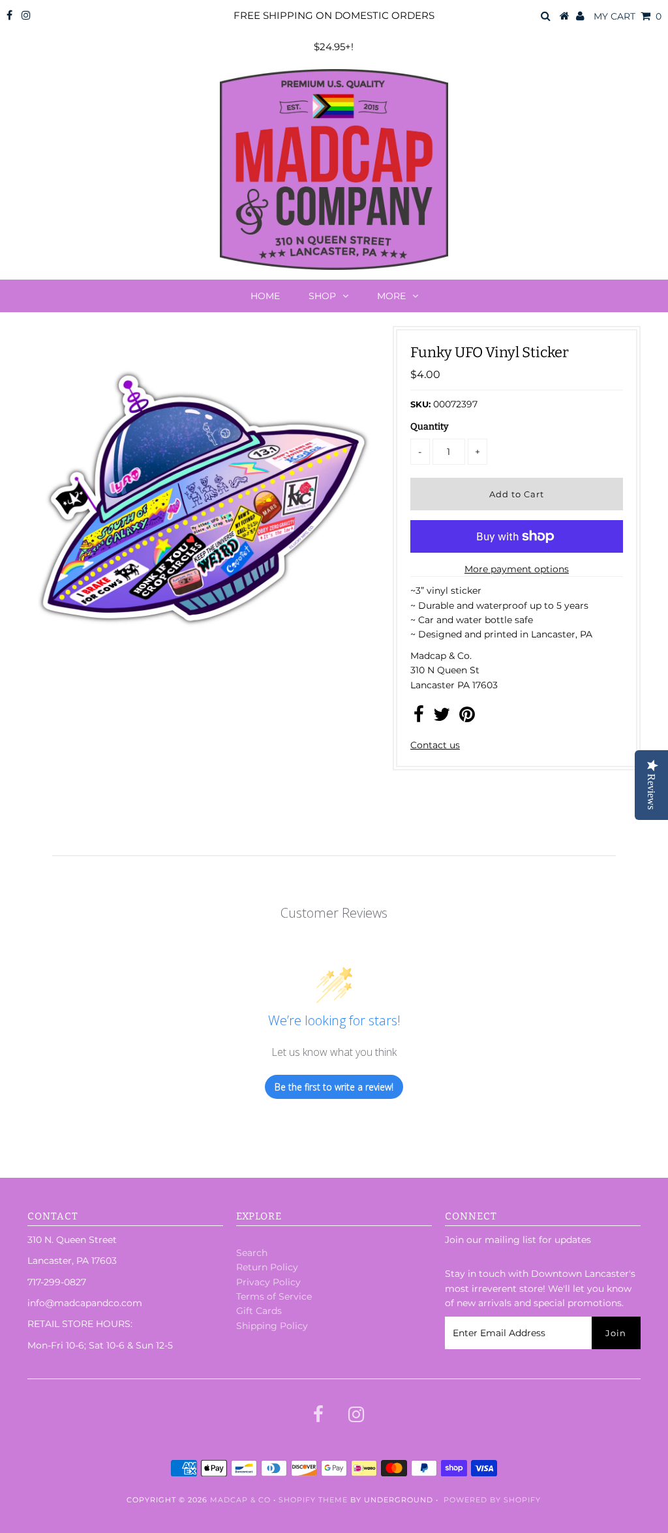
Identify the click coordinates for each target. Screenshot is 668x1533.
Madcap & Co (240, 1499)
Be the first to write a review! (334, 1087)
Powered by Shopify (492, 1499)
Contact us (435, 745)
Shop (322, 296)
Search (251, 1253)
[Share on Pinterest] (467, 717)
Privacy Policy (268, 1282)
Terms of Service (274, 1296)
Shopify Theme (313, 1499)
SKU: (420, 404)
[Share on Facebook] (419, 717)
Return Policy (267, 1267)
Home (265, 296)
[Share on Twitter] (441, 717)
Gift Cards (259, 1311)
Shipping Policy (272, 1326)
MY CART (627, 16)
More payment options (516, 569)
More (391, 296)
